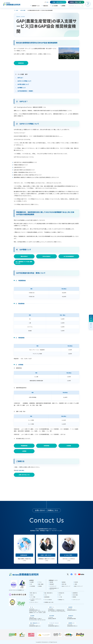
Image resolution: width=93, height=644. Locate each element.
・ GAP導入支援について (22, 84)
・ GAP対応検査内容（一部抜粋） (24, 91)
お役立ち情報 (22, 10)
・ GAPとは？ (19, 77)
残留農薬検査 (24, 445)
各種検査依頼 (23, 555)
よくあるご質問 (68, 555)
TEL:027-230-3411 (33, 611)
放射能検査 (46, 445)
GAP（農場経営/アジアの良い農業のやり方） (24, 262)
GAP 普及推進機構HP (69, 256)
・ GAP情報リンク (20, 87)
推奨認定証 (21, 63)
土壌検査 (24, 451)
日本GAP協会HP (46, 256)
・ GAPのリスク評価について (23, 81)
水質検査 (69, 445)
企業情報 (31, 580)
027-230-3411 (20, 470)
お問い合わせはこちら (24, 475)
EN (47, 2)
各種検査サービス (53, 580)
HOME (17, 10)
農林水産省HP (24, 256)
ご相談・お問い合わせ (45, 555)
